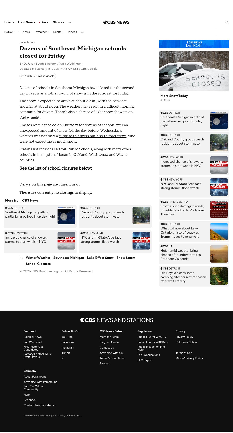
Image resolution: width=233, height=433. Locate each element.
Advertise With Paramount (40, 381)
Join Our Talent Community (33, 388)
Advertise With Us (111, 352)
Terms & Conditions (112, 358)
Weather (42, 32)
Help (27, 394)
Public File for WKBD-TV (153, 342)
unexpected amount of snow (43, 130)
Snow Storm (125, 258)
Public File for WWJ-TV (152, 336)
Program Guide (109, 342)
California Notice (186, 342)
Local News (26, 22)
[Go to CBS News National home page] (116, 22)
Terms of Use (184, 352)
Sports (57, 32)
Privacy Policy (184, 336)
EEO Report (145, 360)
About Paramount (35, 376)
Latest (8, 22)
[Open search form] (227, 22)
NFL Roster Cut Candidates (33, 348)
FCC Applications (149, 354)
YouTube (67, 336)
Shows (58, 22)
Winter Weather (38, 258)
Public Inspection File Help (151, 348)
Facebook (68, 342)
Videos (72, 32)
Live (44, 22)
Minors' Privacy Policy (189, 358)
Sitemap (105, 363)
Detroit (8, 32)
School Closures (38, 264)
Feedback (30, 400)
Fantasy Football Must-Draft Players (38, 355)
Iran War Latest (33, 342)
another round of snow (64, 93)
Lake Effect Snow (100, 258)
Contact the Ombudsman (40, 405)
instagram (68, 347)
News (26, 32)
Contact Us (107, 347)
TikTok (66, 352)
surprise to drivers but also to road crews (93, 136)
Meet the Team (109, 336)
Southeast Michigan (68, 258)
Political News (33, 336)
